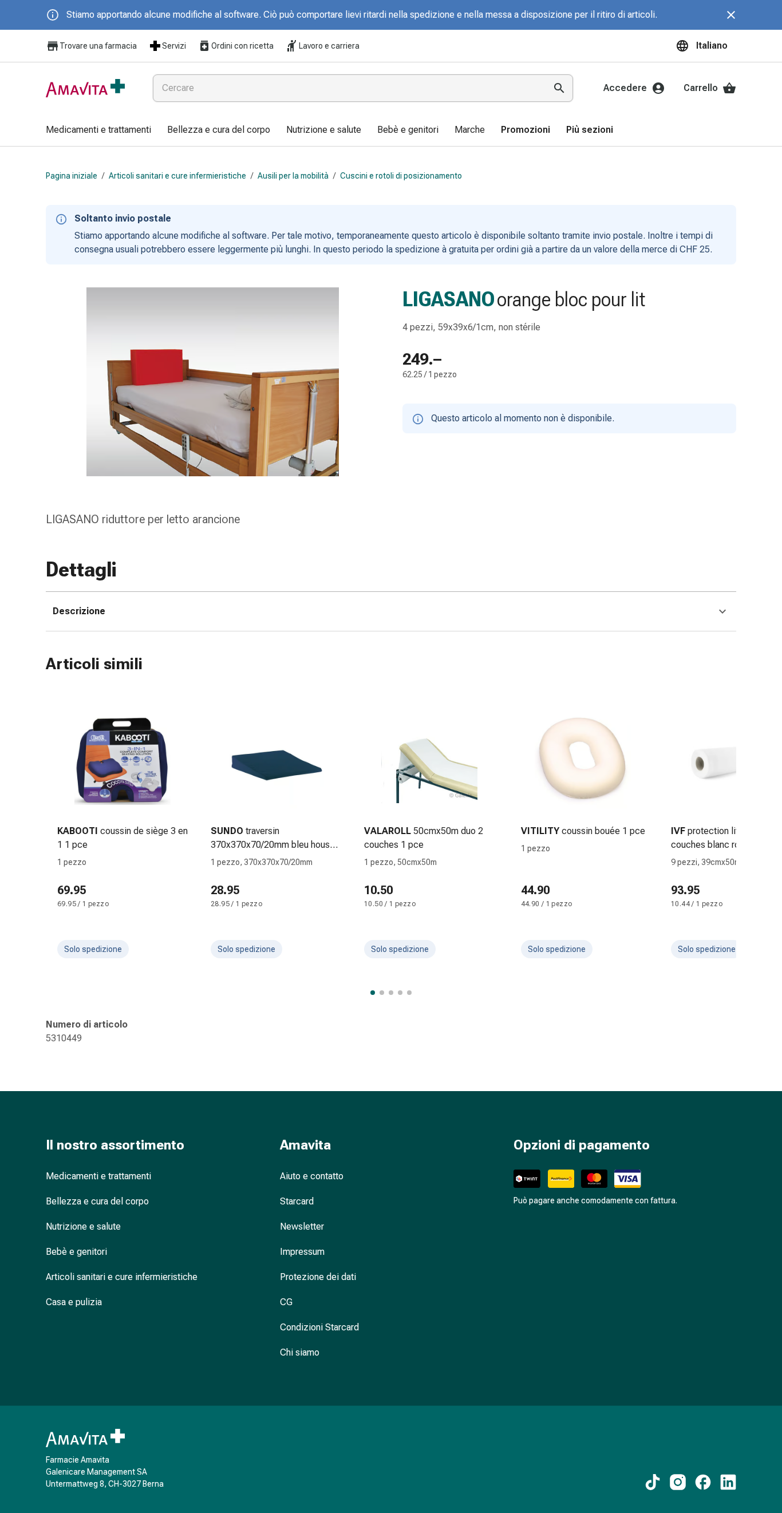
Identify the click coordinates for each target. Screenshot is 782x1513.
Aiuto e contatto (311, 1176)
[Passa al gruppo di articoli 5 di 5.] (409, 992)
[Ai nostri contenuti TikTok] (653, 1482)
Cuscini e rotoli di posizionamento (401, 175)
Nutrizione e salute (83, 1226)
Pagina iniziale (71, 175)
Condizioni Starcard (319, 1327)
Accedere (625, 87)
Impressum (302, 1251)
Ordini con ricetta (242, 45)
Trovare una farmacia (98, 45)
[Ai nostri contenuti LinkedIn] (728, 1482)
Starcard (297, 1201)
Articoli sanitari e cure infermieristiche (177, 175)
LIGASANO (448, 299)
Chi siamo (299, 1352)
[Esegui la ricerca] (559, 88)
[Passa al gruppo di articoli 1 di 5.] (372, 992)
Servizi (174, 45)
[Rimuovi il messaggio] (731, 15)
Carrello (701, 87)
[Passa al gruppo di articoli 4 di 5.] (400, 992)
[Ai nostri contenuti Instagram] (678, 1482)
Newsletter (302, 1226)
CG (286, 1302)
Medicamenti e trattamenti (98, 1176)
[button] (706, 46)
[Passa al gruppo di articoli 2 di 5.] (382, 992)
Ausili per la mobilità (293, 175)
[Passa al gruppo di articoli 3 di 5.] (391, 992)
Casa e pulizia (74, 1302)
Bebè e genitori (76, 1251)
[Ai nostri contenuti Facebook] (703, 1482)
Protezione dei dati (318, 1276)
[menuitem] (98, 130)
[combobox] (347, 88)
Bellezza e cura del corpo (97, 1201)
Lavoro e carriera (329, 45)
